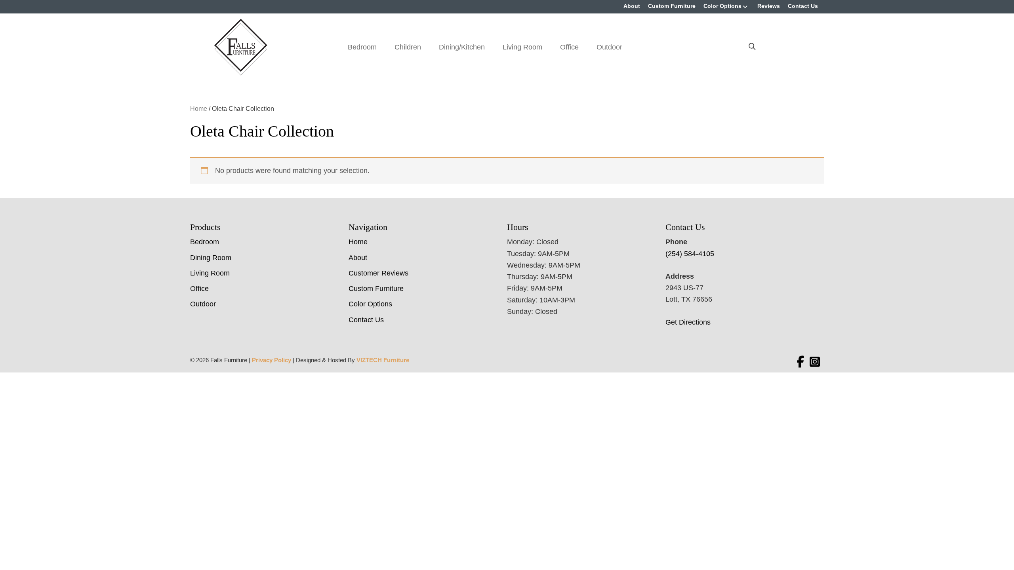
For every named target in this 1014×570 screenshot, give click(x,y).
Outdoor (609, 47)
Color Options (722, 6)
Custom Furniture (672, 6)
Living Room (522, 47)
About (631, 6)
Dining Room (210, 258)
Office (569, 47)
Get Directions (688, 322)
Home (198, 108)
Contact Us (803, 6)
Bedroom (362, 47)
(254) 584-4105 (689, 254)
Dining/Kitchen (462, 47)
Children (408, 47)
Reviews (768, 6)
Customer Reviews (378, 273)
